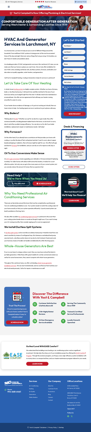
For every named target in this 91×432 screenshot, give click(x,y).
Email (66, 58)
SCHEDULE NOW (17, 322)
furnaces (14, 145)
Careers (50, 397)
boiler (16, 119)
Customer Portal (52, 389)
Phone (66, 64)
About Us (50, 386)
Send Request (75, 114)
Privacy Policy (77, 109)
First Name (67, 46)
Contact (50, 400)
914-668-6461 (19, 184)
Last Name (67, 52)
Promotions (51, 391)
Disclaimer (43, 427)
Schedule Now (44, 184)
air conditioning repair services (28, 217)
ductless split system (12, 233)
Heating (31, 389)
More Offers (73, 167)
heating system (18, 89)
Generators (32, 394)
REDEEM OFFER (73, 148)
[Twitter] (72, 416)
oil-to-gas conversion (12, 159)
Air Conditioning (33, 386)
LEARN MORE (74, 201)
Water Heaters (33, 397)
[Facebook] (68, 416)
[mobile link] (81, 7)
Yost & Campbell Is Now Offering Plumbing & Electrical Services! (47, 13)
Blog (49, 394)
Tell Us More (67, 82)
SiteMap (61, 427)
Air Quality (32, 391)
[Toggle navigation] (9, 7)
